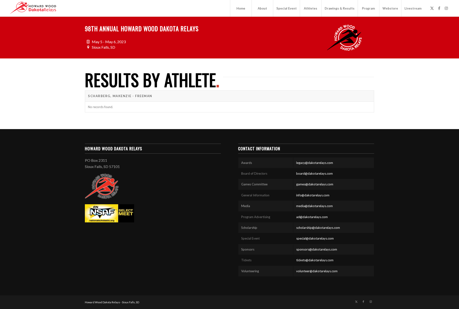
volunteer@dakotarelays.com (317, 271)
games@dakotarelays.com (314, 184)
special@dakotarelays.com (315, 238)
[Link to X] (432, 8)
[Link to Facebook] (439, 8)
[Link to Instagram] (446, 8)
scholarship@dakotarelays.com (318, 228)
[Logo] (33, 8)
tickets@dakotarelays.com (314, 260)
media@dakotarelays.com (314, 206)
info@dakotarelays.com (312, 195)
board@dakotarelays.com (314, 173)
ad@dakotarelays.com (312, 217)
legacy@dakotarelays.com (314, 163)
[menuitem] (240, 8)
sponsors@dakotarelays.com (316, 249)
